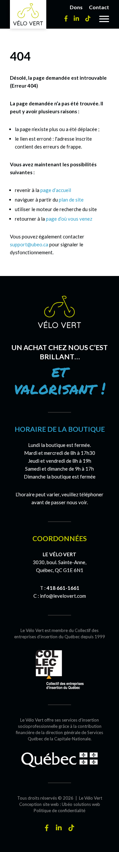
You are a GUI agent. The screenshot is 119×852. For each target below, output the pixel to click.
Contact (99, 7)
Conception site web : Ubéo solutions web (59, 804)
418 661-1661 (63, 588)
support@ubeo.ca (29, 244)
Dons (76, 7)
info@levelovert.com (63, 596)
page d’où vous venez (69, 219)
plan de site (71, 200)
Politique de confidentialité (59, 810)
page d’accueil (55, 190)
